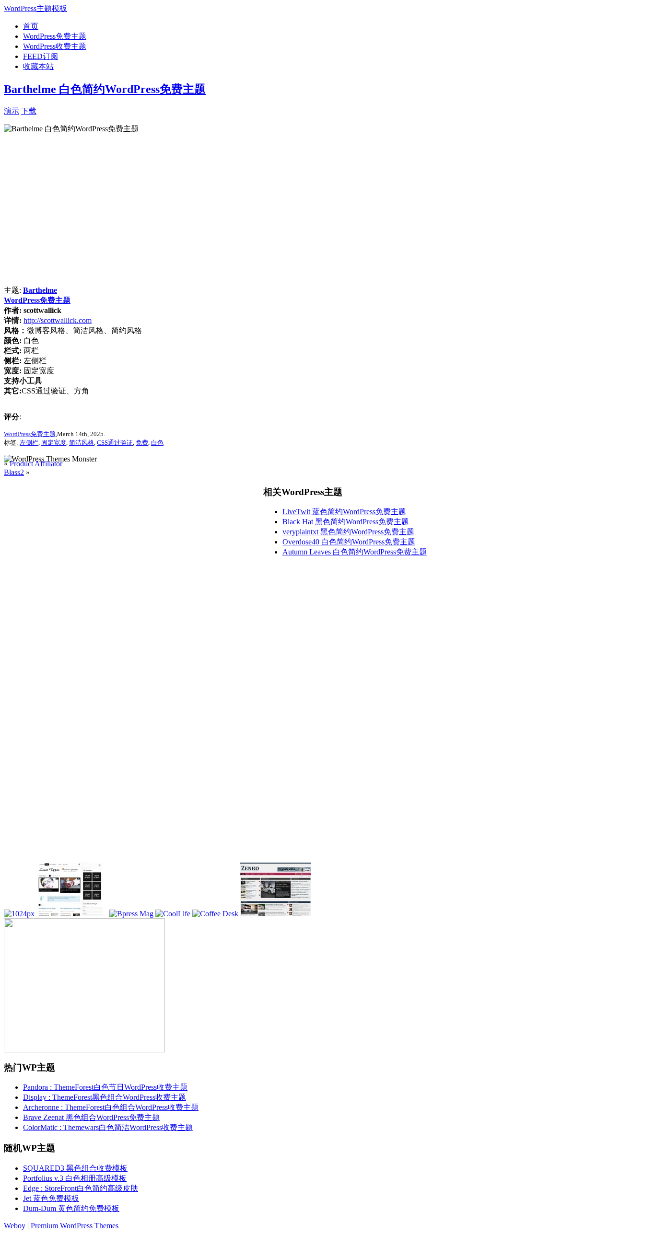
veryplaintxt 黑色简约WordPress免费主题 (348, 532)
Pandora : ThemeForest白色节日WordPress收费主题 (105, 1087)
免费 (142, 442)
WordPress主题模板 (35, 8)
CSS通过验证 (115, 442)
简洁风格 (81, 442)
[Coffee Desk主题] (215, 914)
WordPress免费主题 (54, 36)
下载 (28, 111)
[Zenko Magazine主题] (275, 914)
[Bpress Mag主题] (131, 914)
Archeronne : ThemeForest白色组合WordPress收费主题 (111, 1107)
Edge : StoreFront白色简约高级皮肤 (80, 1188)
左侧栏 (29, 442)
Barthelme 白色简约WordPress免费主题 (105, 89)
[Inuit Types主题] (71, 914)
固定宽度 (53, 442)
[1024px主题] (19, 914)
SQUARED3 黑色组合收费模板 (75, 1168)
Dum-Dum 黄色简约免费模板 (71, 1208)
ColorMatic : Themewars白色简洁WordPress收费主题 (108, 1127)
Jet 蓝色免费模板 (51, 1198)
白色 (157, 442)
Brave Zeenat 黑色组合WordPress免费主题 (91, 1117)
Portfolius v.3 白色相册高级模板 (75, 1178)
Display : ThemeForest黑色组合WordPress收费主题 (104, 1097)
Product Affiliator (36, 464)
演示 (11, 111)
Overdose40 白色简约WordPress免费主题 (348, 542)
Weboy (14, 1226)
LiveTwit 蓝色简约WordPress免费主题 (344, 511)
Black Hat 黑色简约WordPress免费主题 (345, 522)
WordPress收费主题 (54, 46)
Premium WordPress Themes (74, 1226)
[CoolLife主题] (172, 914)
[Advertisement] (148, 110)
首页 (30, 26)
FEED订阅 (40, 56)
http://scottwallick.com (57, 320)
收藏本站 (38, 66)
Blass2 (14, 472)
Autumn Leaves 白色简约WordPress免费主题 (354, 552)
